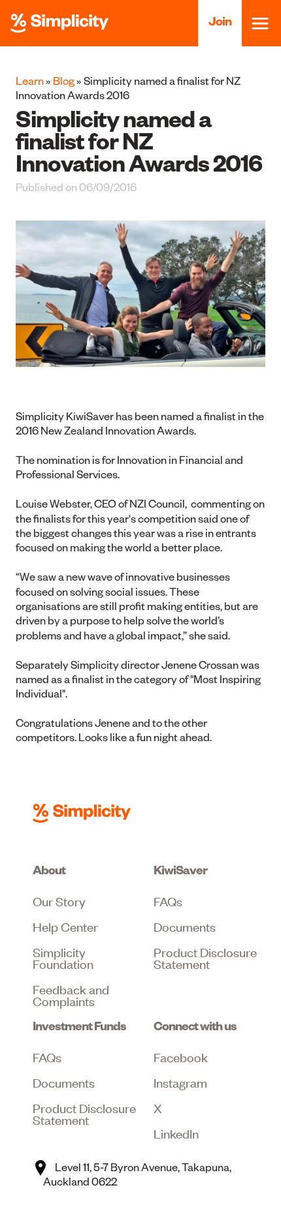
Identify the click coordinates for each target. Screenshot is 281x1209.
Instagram (180, 1082)
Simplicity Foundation (63, 957)
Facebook (181, 1056)
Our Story (59, 901)
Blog (63, 80)
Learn (30, 80)
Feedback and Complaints (71, 995)
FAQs (168, 901)
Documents (185, 926)
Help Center (65, 926)
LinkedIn (176, 1133)
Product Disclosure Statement (205, 957)
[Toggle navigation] (260, 23)
